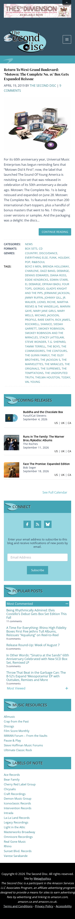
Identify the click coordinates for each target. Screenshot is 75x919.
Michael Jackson (47, 315)
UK (63, 423)
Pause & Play (12, 740)
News (29, 244)
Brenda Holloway (56, 266)
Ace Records (12, 775)
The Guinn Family (37, 355)
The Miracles (54, 364)
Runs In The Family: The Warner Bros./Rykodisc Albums (43, 438)
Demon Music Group (17, 798)
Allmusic (9, 716)
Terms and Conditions (17, 906)
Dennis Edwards (37, 275)
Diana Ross (58, 275)
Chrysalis (10, 789)
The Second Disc (43, 85)
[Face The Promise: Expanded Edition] (11, 469)
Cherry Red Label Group (20, 784)
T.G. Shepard (56, 342)
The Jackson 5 (50, 359)
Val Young (32, 382)
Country (31, 253)
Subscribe (37, 570)
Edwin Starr (59, 279)
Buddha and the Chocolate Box (43, 412)
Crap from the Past (16, 721)
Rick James (62, 319)
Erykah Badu (51, 284)
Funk (53, 257)
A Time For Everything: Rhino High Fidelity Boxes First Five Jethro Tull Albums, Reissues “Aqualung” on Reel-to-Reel (36, 631)
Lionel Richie (46, 302)
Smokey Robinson (51, 328)
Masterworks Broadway (19, 832)
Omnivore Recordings (18, 837)
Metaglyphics (42, 878)
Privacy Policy (44, 906)
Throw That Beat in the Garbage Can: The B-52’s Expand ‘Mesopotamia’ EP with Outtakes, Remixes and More (36, 676)
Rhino (8, 846)
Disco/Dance (48, 253)
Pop (27, 262)
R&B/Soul (38, 262)
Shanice (46, 324)
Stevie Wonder (35, 342)
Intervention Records (17, 808)
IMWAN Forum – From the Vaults (25, 736)
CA (69, 423)
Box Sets (31, 248)
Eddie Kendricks (36, 279)
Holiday (63, 257)
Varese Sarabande (16, 856)
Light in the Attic (14, 827)
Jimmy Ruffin (34, 297)
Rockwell (32, 324)
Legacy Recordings (16, 822)
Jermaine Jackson (56, 293)
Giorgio (39, 288)
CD (40, 248)
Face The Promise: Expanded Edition (46, 464)
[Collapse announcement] (66, 2)
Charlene (32, 271)
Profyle (30, 319)
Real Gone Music (15, 841)
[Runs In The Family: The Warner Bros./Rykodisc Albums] (11, 442)
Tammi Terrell (35, 346)
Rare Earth (46, 319)
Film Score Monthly (16, 731)
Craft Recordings (15, 794)
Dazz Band (47, 271)
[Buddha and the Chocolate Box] (11, 418)
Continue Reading (55, 232)
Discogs (9, 726)
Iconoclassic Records (17, 803)
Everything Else (36, 257)
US (56, 423)
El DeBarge (33, 284)
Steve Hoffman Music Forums (23, 745)
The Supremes (50, 368)
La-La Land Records (17, 818)
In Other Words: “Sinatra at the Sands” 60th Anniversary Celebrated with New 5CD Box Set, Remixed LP (37, 659)
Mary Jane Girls (44, 311)
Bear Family (12, 779)
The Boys (53, 346)
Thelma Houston (47, 377)
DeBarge (63, 271)
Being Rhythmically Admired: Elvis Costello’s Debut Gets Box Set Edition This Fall (36, 614)
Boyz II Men (33, 266)
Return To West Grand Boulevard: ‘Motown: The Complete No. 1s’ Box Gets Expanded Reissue (36, 74)
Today (65, 377)
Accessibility (64, 906)
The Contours (56, 351)
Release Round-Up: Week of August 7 (33, 645)
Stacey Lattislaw (51, 337)
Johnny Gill (53, 297)
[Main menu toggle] (67, 39)
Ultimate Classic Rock (18, 750)
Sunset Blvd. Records (18, 851)
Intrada (8, 813)
